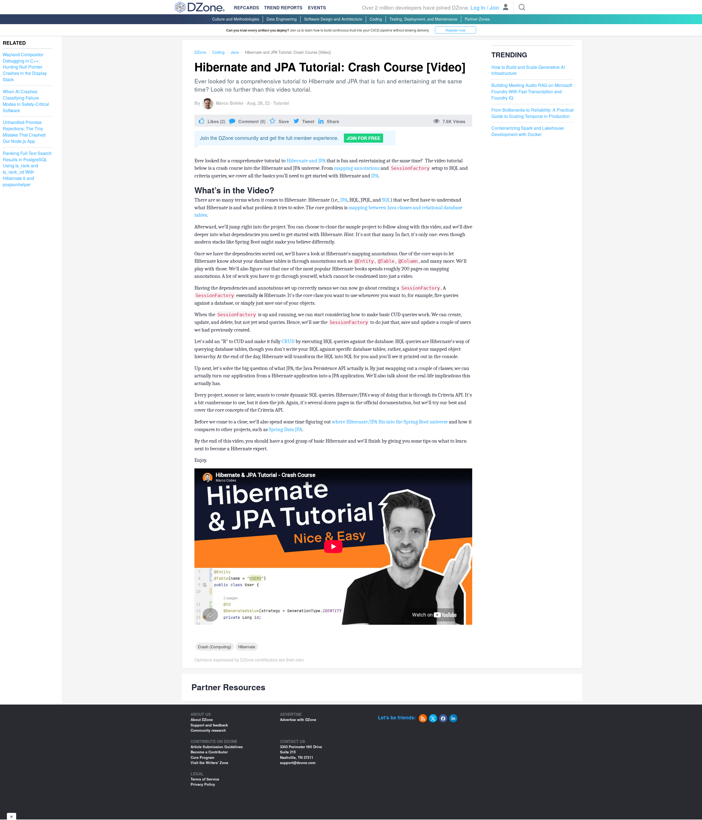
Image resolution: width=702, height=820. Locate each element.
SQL (386, 200)
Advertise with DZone (298, 719)
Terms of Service (205, 779)
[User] (505, 7)
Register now (455, 30)
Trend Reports (283, 7)
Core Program (202, 757)
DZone (200, 52)
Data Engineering (282, 19)
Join (494, 7)
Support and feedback (209, 725)
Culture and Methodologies (235, 19)
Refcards (246, 7)
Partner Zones (477, 19)
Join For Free (363, 138)
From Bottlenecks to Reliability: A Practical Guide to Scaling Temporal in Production (532, 113)
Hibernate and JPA (306, 161)
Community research (208, 730)
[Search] (522, 7)
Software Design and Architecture (333, 19)
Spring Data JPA (285, 429)
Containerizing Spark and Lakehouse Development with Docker (527, 131)
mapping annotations (357, 168)
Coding (376, 19)
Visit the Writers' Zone (209, 762)
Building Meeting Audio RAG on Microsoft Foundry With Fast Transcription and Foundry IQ (531, 91)
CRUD (288, 341)
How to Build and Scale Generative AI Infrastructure (528, 70)
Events (317, 8)
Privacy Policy (203, 784)
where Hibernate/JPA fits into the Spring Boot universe (390, 422)
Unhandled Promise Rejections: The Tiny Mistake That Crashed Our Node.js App (24, 132)
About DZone (202, 719)
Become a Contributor (209, 751)
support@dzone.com (298, 762)
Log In (478, 7)
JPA (374, 176)
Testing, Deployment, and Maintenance (423, 19)
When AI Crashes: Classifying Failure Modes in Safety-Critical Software (26, 101)
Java (235, 52)
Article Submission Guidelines (217, 746)
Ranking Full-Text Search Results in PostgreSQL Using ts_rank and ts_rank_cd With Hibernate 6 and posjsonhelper (27, 169)
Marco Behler (230, 103)
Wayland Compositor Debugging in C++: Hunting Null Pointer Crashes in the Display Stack (25, 67)
